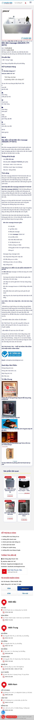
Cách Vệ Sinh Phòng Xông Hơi (11, 417)
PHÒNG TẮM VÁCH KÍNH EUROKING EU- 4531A (24, 514)
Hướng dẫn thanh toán (9, 539)
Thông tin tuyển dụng (9, 547)
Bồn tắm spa (10, 159)
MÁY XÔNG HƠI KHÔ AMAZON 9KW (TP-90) (10, 490)
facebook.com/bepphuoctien (16, 566)
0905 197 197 (12, 561)
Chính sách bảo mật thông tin (11, 542)
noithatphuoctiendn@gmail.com (14, 360)
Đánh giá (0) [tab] (5, 132)
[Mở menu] (30, 2)
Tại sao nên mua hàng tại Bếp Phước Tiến (13, 83)
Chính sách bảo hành (8, 544)
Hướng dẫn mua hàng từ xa (10, 536)
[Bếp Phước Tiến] (7, 3)
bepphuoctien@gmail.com (15, 564)
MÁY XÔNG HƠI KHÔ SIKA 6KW (10, 513)
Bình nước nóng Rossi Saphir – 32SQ (24, 489)
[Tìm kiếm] (25, 2)
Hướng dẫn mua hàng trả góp (11, 550)
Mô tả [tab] (3, 129)
